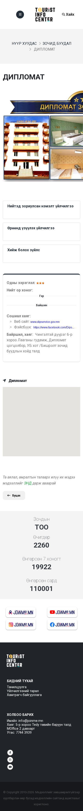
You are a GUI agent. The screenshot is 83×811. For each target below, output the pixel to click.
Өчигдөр (41, 537)
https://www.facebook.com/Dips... (53, 327)
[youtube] (10, 767)
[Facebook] (10, 752)
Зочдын (41, 519)
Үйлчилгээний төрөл (23, 691)
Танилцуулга (17, 687)
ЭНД (28, 483)
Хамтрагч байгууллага (24, 695)
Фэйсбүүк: (23, 327)
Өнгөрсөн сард (41, 580)
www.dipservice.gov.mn (45, 322)
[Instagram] (10, 760)
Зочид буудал (57, 43)
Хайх (69, 14)
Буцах (16, 495)
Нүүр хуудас (24, 43)
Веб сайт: (22, 321)
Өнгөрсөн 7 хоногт (41, 559)
